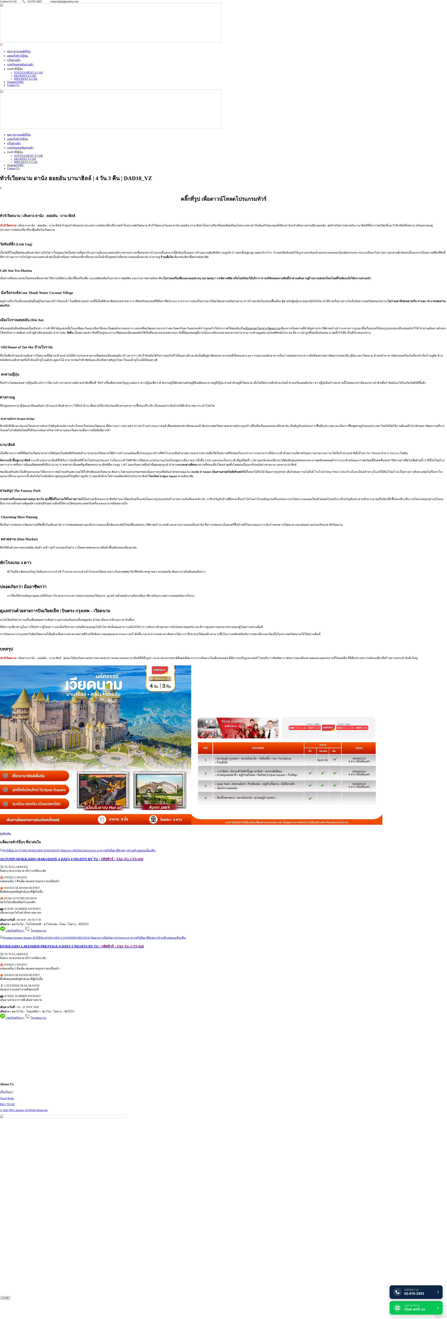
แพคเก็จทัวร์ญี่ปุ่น (17, 55)
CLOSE (5, 1298)
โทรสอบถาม (38, 930)
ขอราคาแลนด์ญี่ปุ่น (19, 51)
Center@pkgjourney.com (24, 1044)
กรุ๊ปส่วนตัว (14, 60)
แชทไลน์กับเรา (14, 930)
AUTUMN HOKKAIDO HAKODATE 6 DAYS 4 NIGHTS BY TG (71, 859)
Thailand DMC (15, 81)
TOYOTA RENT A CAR (28, 72)
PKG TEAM (7, 1104)
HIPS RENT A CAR (25, 78)
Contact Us (13, 85)
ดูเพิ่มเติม (5, 833)
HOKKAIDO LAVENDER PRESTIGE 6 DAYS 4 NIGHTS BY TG (72, 946)
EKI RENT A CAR (25, 75)
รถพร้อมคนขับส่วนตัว (20, 64)
